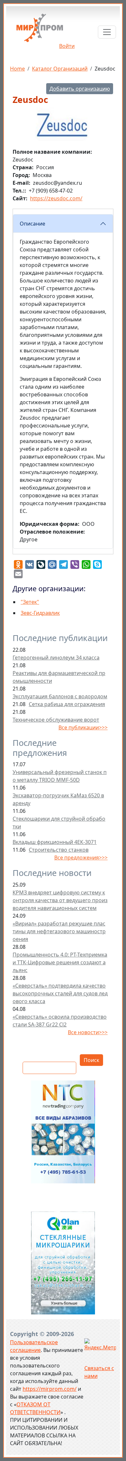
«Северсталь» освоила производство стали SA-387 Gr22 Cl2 (60, 1020)
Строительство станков (59, 849)
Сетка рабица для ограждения (67, 704)
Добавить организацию (79, 88)
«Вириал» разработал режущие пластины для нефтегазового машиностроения (59, 931)
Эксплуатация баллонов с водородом (60, 696)
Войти (67, 46)
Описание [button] (32, 223)
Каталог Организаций (60, 68)
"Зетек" (30, 601)
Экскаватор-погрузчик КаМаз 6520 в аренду (58, 799)
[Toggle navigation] (107, 32)
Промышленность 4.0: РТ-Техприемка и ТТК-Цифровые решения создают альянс (60, 962)
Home (17, 68)
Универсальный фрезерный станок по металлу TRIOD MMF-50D (60, 776)
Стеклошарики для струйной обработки (59, 822)
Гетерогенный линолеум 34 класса (56, 657)
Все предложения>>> (81, 857)
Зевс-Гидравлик (40, 612)
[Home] (39, 30)
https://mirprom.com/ (50, 1388)
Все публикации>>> (83, 727)
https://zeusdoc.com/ (56, 198)
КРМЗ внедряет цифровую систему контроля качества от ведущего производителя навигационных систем (60, 900)
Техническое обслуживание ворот (56, 719)
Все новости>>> (88, 1032)
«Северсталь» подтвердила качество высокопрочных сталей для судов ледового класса (60, 993)
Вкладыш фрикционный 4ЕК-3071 (55, 842)
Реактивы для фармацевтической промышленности (59, 677)
